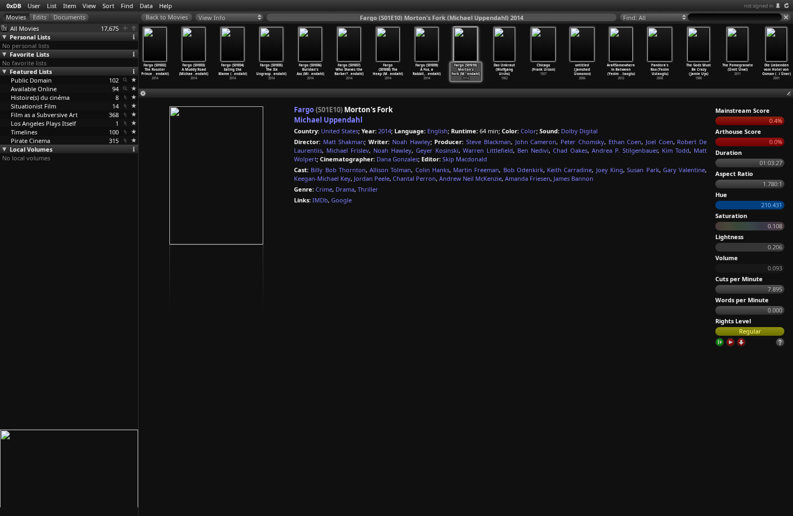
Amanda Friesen (527, 178)
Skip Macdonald (464, 159)
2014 (384, 131)
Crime (324, 189)
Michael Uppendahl (328, 120)
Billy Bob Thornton (338, 170)
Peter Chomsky (582, 142)
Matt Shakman (344, 142)
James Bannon (573, 178)
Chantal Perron (414, 178)
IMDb (320, 200)
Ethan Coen (625, 142)
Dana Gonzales (397, 159)
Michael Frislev (347, 150)
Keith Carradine (569, 170)
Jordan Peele (371, 178)
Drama (345, 189)
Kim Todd (675, 150)
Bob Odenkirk (523, 170)
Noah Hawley (411, 142)
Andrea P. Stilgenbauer (625, 150)
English (437, 131)
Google (341, 200)
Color (528, 131)
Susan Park (643, 170)
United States (339, 131)
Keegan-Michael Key (322, 178)
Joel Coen (659, 142)
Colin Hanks (432, 170)
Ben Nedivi (533, 150)
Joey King (609, 170)
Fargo (304, 109)
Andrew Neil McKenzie (470, 178)
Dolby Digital (579, 131)
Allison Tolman (390, 170)
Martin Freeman (476, 170)
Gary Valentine (684, 170)
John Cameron (536, 142)
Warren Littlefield (488, 150)
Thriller (368, 189)
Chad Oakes (570, 150)
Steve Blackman (488, 142)
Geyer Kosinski (437, 150)
